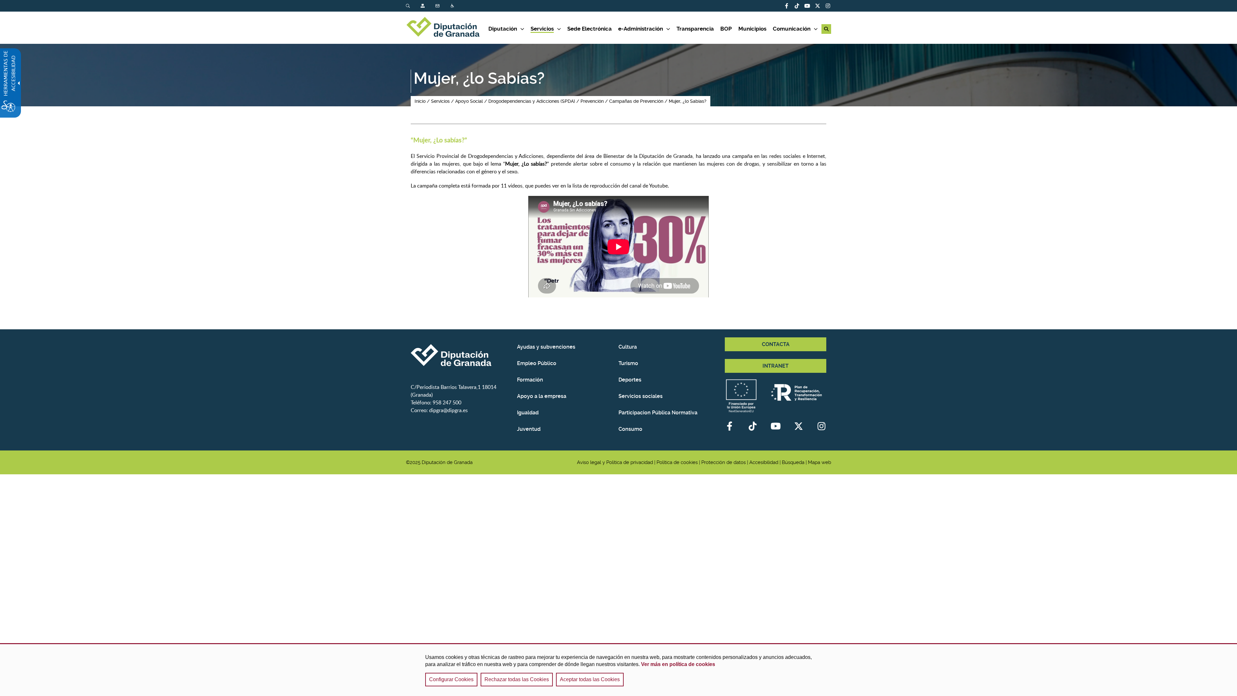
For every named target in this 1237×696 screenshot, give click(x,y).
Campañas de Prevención (636, 101)
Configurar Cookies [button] (451, 679)
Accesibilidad (452, 6)
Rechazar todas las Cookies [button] (516, 679)
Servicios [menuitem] (542, 28)
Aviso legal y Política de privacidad (615, 462)
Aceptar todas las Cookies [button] (590, 679)
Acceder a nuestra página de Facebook (786, 6)
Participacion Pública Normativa (657, 413)
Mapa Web (423, 6)
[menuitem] (413, 6)
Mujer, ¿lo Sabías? (687, 101)
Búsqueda (408, 6)
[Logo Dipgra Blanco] (461, 355)
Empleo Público (536, 363)
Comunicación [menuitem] (791, 28)
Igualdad (528, 413)
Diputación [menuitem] (502, 28)
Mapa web (819, 462)
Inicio (420, 101)
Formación (530, 380)
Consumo (630, 429)
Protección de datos (723, 462)
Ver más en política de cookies (678, 664)
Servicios (440, 101)
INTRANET (775, 366)
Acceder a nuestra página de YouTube (807, 6)
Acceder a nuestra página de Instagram (828, 6)
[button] (826, 29)
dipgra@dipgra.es (448, 410)
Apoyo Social (469, 101)
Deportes (629, 380)
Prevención (592, 101)
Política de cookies (677, 462)
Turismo (628, 363)
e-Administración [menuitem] (640, 28)
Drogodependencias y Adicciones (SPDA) (531, 101)
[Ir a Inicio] (447, 27)
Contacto (438, 6)
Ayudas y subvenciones (546, 347)
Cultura (627, 347)
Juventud (529, 429)
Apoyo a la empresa (541, 396)
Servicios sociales (640, 396)
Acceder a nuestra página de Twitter (817, 6)
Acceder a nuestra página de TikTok (797, 6)
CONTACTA (776, 344)
